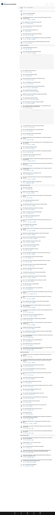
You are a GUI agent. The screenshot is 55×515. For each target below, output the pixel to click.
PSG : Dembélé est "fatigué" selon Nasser (29, 70)
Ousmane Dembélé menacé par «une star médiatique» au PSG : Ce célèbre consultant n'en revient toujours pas (37, 169)
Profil (25, 7)
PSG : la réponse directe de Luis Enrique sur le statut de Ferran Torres (34, 78)
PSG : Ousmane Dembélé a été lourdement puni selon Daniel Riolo (33, 364)
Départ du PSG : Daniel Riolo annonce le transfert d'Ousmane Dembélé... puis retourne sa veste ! (37, 297)
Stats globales (30, 7)
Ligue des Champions (35, 87)
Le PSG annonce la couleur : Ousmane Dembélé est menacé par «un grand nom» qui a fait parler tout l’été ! (37, 499)
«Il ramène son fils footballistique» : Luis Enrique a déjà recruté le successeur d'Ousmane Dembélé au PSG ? (37, 323)
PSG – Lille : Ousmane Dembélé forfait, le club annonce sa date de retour (34, 368)
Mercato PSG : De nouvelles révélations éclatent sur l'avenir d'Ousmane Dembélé (36, 233)
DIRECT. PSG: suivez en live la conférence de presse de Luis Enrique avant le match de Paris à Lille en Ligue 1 (37, 164)
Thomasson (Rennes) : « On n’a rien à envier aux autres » (32, 442)
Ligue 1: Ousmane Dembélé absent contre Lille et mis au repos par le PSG (34, 404)
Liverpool (27, 182)
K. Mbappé (33, 362)
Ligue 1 (32, 14)
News (21, 7)
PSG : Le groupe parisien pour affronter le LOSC (30, 29)
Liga (36, 293)
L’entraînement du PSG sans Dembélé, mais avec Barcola (32, 154)
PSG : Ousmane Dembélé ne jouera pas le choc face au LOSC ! (32, 408)
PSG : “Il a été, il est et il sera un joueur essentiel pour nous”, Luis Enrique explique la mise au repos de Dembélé (38, 143)
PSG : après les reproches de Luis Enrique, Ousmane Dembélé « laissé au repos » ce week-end (38, 385)
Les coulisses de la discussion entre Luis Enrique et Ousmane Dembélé (34, 272)
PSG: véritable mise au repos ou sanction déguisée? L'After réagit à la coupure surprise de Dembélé (37, 355)
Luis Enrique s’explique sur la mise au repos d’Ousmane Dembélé (33, 125)
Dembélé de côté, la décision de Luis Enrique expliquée (31, 327)
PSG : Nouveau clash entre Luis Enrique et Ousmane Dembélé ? (33, 256)
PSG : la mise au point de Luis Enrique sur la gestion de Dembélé (33, 101)
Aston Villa (29, 289)
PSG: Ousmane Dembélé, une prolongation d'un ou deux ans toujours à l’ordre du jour (36, 252)
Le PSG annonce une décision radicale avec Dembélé (31, 400)
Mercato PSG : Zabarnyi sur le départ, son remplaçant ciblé (32, 181)
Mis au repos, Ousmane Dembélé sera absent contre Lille (32, 389)
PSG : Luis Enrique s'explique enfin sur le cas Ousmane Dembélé (33, 129)
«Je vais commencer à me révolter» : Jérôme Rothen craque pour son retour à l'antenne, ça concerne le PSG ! (37, 426)
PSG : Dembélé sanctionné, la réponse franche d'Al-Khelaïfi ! (32, 33)
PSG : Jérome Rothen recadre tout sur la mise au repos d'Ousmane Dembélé (35, 204)
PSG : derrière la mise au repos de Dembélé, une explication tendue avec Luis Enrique (36, 260)
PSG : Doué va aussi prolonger (27, 187)
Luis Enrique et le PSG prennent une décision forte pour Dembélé (33, 377)
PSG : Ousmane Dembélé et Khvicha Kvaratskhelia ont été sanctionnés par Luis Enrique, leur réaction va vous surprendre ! (37, 438)
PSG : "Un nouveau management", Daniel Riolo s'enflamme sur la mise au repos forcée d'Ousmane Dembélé (36, 305)
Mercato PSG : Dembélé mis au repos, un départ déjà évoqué (32, 339)
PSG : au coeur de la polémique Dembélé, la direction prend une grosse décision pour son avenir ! (37, 220)
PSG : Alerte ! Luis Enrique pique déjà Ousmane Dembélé (32, 511)
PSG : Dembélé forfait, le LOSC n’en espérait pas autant (31, 343)
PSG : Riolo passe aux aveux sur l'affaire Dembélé (31, 283)
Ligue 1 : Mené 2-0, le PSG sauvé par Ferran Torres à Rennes (32, 490)
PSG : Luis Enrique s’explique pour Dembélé (30, 74)
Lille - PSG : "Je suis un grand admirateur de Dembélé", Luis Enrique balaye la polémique (37, 150)
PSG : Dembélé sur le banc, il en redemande (30, 481)
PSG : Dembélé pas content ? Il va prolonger (30, 224)
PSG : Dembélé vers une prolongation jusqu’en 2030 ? (31, 215)
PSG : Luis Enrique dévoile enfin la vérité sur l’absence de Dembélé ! (33, 86)
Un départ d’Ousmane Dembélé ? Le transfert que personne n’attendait (34, 318)
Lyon (27, 27)
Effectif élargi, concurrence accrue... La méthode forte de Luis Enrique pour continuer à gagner (36, 422)
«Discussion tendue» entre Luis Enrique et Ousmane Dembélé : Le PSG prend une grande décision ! (37, 196)
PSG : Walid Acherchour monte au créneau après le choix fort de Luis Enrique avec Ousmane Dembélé (37, 229)
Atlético (32, 160)
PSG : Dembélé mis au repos (27, 412)
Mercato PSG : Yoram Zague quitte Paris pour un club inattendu (33, 268)
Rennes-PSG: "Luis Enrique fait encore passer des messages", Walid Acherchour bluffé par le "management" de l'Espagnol (37, 507)
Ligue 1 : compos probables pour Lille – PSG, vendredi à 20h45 (33, 287)
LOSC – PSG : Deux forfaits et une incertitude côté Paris (31, 82)
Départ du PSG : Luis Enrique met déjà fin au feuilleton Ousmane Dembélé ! (35, 94)
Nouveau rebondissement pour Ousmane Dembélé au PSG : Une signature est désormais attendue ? (37, 138)
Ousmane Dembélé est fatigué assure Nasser (30, 47)
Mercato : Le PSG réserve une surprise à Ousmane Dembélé (32, 211)
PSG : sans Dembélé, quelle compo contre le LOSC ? (31, 200)
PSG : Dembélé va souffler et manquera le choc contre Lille (32, 381)
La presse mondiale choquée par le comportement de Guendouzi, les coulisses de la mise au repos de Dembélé (37, 159)
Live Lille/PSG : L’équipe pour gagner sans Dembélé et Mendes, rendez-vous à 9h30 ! (36, 41)
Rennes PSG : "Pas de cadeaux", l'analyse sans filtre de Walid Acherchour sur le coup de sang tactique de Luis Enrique (37, 486)
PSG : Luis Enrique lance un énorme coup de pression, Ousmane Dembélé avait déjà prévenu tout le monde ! (37, 431)
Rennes (29, 23)
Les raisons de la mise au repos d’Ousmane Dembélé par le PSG (33, 314)
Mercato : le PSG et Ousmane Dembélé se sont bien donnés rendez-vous (34, 237)
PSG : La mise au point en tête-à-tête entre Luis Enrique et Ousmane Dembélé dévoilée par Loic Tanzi (37, 177)
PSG (28, 14)
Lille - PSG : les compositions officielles (29, 13)
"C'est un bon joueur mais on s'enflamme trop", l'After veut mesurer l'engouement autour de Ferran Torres (37, 310)
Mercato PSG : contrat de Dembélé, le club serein (30, 191)
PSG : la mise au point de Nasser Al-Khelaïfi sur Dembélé (32, 51)
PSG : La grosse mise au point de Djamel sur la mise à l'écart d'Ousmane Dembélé (36, 301)
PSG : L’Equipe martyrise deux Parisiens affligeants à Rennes (32, 494)
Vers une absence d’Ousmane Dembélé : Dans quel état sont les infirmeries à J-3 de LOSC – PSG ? (37, 373)
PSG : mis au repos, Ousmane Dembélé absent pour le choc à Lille (33, 393)
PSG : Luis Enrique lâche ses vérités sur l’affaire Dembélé (32, 133)
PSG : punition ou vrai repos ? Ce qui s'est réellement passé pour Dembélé (34, 264)
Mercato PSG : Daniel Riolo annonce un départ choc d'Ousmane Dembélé (34, 276)
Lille (30, 14)
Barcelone (31, 293)
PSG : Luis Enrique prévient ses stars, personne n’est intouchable (33, 446)
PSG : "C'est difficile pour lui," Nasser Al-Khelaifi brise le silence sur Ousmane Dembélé (37, 37)
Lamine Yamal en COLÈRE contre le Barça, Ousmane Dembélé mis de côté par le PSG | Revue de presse (37, 292)
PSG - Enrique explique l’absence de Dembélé (30, 90)
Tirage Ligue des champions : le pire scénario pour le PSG (32, 172)
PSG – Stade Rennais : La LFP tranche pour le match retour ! (32, 22)
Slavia (32, 174)
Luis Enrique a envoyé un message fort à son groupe (31, 468)
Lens (27, 174)
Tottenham (29, 160)
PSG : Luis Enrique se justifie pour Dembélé (30, 146)
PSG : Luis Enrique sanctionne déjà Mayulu (29, 464)
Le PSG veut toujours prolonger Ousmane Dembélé (31, 244)
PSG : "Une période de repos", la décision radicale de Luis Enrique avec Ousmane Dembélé (37, 331)
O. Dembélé (33, 19)
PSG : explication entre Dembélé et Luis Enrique (30, 248)
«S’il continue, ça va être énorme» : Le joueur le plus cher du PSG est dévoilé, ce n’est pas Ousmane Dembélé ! (37, 18)
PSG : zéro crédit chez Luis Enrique (28, 503)
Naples (29, 174)
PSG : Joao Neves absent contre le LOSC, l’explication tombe (32, 26)
